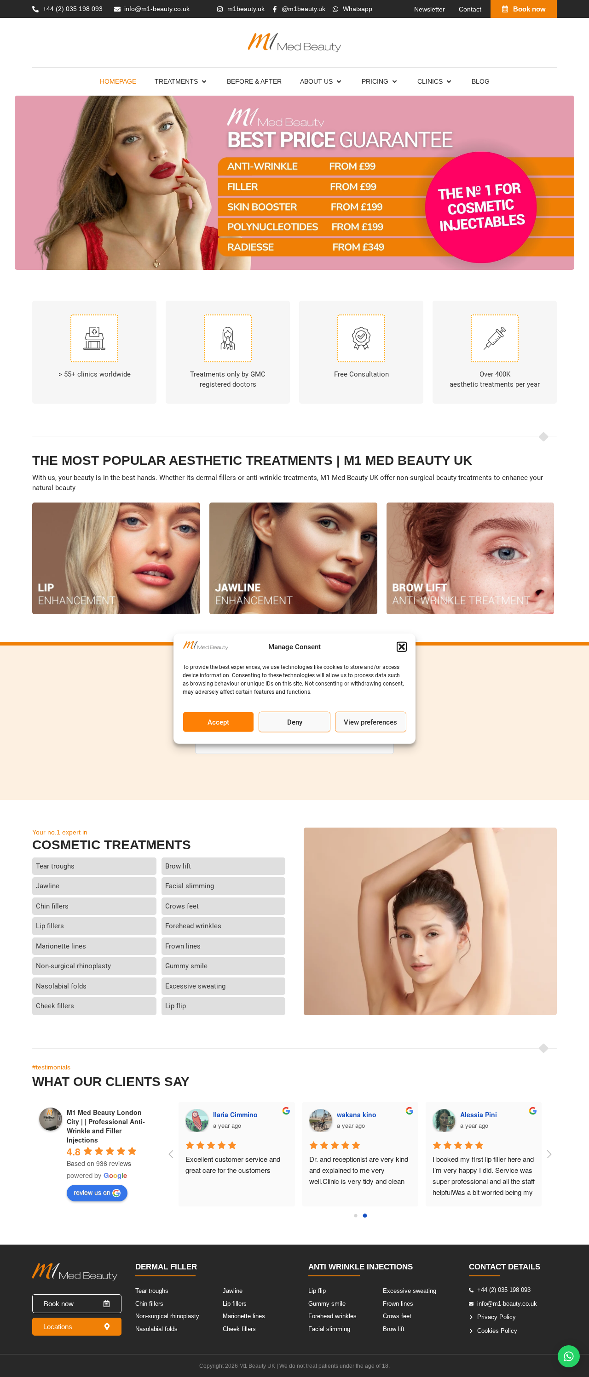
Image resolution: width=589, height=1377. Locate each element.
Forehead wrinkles (193, 926)
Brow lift (178, 866)
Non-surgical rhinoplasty (73, 966)
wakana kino (356, 1114)
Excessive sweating (195, 986)
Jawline (47, 886)
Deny (294, 722)
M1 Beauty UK (257, 1366)
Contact (470, 9)
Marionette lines (61, 946)
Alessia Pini (478, 1114)
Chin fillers (52, 906)
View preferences (370, 722)
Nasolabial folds (61, 986)
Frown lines (183, 946)
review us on (92, 1192)
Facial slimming (189, 886)
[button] (401, 646)
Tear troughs (55, 866)
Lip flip (175, 1006)
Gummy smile (186, 966)
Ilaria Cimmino (235, 1114)
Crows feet (182, 906)
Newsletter (429, 9)
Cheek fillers (55, 1006)
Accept (218, 722)
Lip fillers (50, 926)
